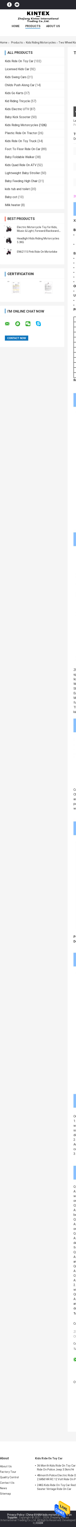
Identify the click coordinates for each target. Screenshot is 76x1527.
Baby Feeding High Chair (21, 181)
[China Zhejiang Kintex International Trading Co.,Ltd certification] (16, 288)
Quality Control (9, 1477)
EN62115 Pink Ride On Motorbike (37, 251)
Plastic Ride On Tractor (21, 133)
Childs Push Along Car (19, 85)
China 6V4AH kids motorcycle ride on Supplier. (39, 1516)
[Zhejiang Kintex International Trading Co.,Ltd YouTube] (16, 4)
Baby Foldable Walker (19, 157)
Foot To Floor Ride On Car (22, 149)
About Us (53, 26)
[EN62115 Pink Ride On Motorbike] (9, 251)
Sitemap (5, 1493)
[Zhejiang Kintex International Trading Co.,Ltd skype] (41, 324)
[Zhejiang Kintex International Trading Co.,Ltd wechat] (30, 324)
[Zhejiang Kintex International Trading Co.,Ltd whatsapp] (20, 324)
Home (15, 26)
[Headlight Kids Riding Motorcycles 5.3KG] (9, 240)
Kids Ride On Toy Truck (21, 141)
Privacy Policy (15, 1514)
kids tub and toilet (17, 189)
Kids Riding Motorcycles (41, 42)
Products (32, 26)
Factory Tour (8, 1471)
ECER (39, 1522)
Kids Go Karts (14, 93)
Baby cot (11, 197)
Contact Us (7, 1482)
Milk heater (12, 205)
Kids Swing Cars (16, 77)
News (3, 1488)
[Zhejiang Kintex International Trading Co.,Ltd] (38, 17)
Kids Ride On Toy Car (19, 61)
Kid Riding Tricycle (17, 101)
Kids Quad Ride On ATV (20, 165)
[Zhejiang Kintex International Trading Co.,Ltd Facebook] (9, 4)
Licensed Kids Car (17, 69)
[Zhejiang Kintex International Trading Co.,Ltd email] (10, 324)
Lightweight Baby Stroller (22, 173)
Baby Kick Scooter (17, 117)
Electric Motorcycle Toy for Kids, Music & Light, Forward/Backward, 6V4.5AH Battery (38, 231)
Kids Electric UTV (17, 109)
